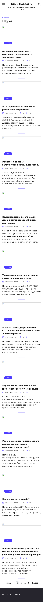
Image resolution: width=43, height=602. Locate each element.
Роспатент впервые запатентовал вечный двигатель (20, 163)
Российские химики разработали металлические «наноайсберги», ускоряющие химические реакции (21, 551)
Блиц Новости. (21, 4)
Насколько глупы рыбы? (16, 499)
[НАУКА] (21, 46)
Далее (35, 583)
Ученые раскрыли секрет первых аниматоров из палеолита (21, 276)
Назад (8, 583)
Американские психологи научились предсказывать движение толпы (17, 54)
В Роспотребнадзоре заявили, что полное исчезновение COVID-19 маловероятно (21, 330)
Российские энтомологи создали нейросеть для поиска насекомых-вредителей (20, 444)
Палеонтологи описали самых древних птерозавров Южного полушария (19, 220)
